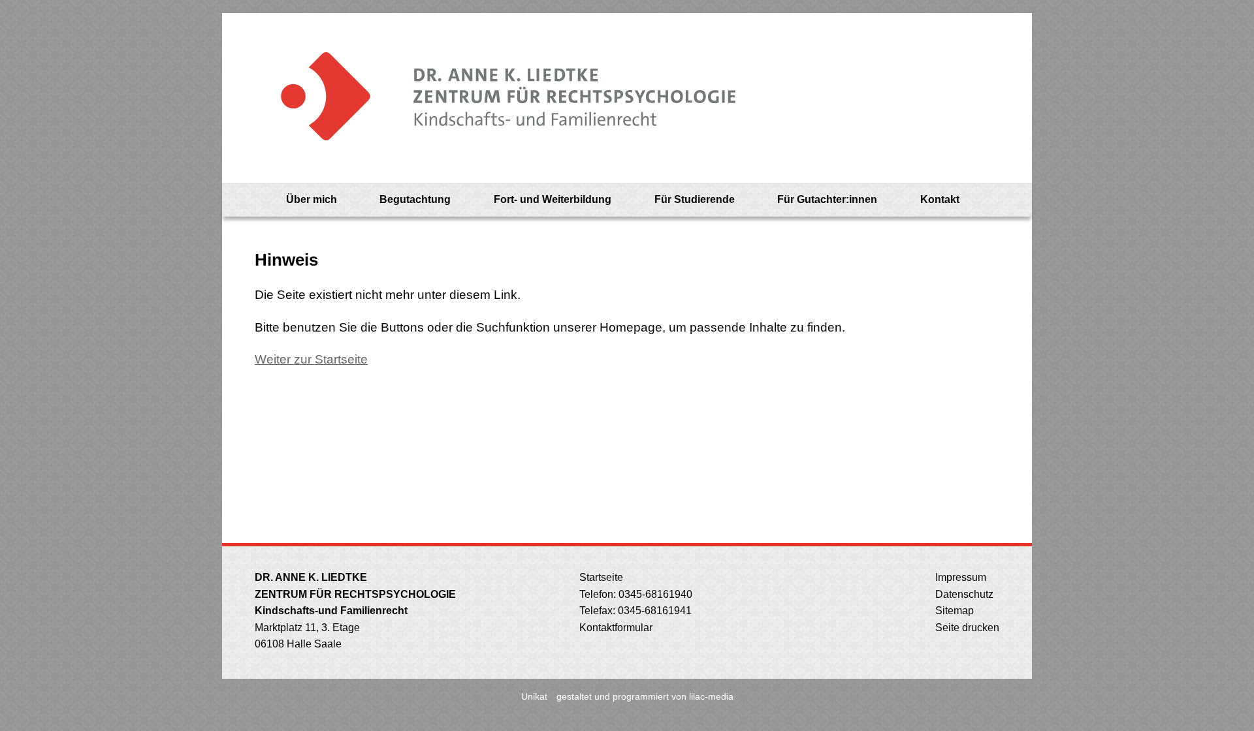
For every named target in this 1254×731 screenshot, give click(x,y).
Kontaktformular (614, 627)
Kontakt (939, 199)
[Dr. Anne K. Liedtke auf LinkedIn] (998, 199)
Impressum (959, 577)
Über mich (311, 199)
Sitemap (953, 610)
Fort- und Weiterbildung (552, 199)
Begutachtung (415, 199)
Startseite (600, 577)
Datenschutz (963, 594)
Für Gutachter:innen (827, 199)
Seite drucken (966, 627)
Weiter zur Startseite (311, 359)
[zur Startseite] (495, 98)
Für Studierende (694, 199)
